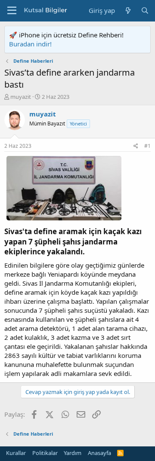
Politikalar (45, 453)
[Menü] (12, 10)
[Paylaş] (135, 146)
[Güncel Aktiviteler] (127, 10)
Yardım (72, 453)
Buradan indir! (30, 44)
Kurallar (16, 453)
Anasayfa (99, 453)
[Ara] (144, 10)
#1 (147, 146)
